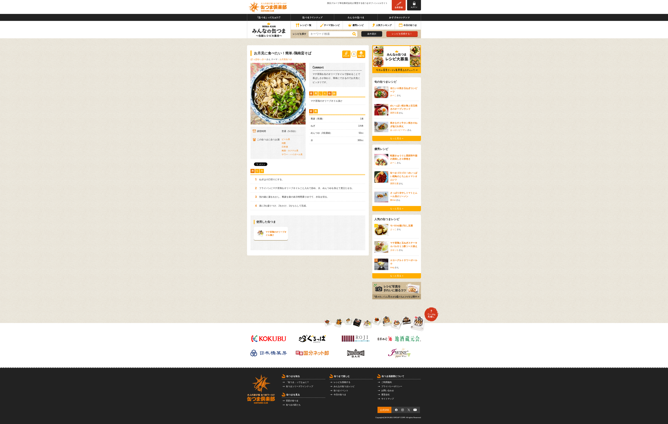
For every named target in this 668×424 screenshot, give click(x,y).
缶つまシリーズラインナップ (299, 386)
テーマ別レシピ (332, 25)
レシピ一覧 (305, 25)
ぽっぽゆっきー (258, 59)
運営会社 (385, 394)
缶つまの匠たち (293, 405)
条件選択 (371, 34)
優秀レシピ (358, 25)
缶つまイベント (341, 390)
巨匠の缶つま (292, 400)
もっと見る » (396, 138)
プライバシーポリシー (391, 386)
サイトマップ (387, 399)
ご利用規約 (386, 382)
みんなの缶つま (355, 17)
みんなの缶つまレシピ (344, 386)
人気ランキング (384, 25)
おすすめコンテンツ (399, 17)
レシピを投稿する (342, 382)
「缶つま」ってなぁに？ (269, 17)
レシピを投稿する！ (402, 33)
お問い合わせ (387, 390)
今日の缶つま (410, 25)
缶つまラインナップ (312, 17)
